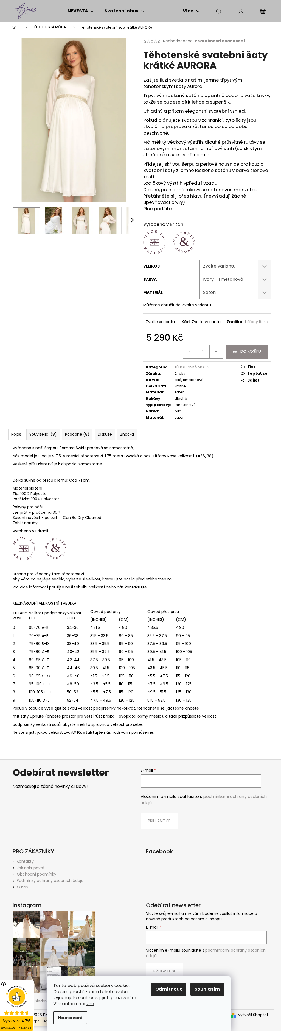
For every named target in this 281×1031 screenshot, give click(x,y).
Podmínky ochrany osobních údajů (50, 880)
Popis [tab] (16, 434)
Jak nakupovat (31, 868)
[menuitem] (80, 11)
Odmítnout (168, 989)
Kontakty (25, 861)
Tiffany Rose (256, 321)
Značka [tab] (127, 434)
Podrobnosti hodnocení (220, 41)
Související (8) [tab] (43, 434)
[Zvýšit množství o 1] (216, 351)
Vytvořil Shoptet (253, 1015)
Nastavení (70, 1018)
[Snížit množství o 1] (189, 351)
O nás (22, 887)
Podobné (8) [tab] (77, 434)
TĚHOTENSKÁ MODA (192, 367)
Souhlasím (207, 989)
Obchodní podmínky (36, 874)
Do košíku (250, 351)
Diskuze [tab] (105, 434)
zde (90, 1004)
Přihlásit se (159, 821)
